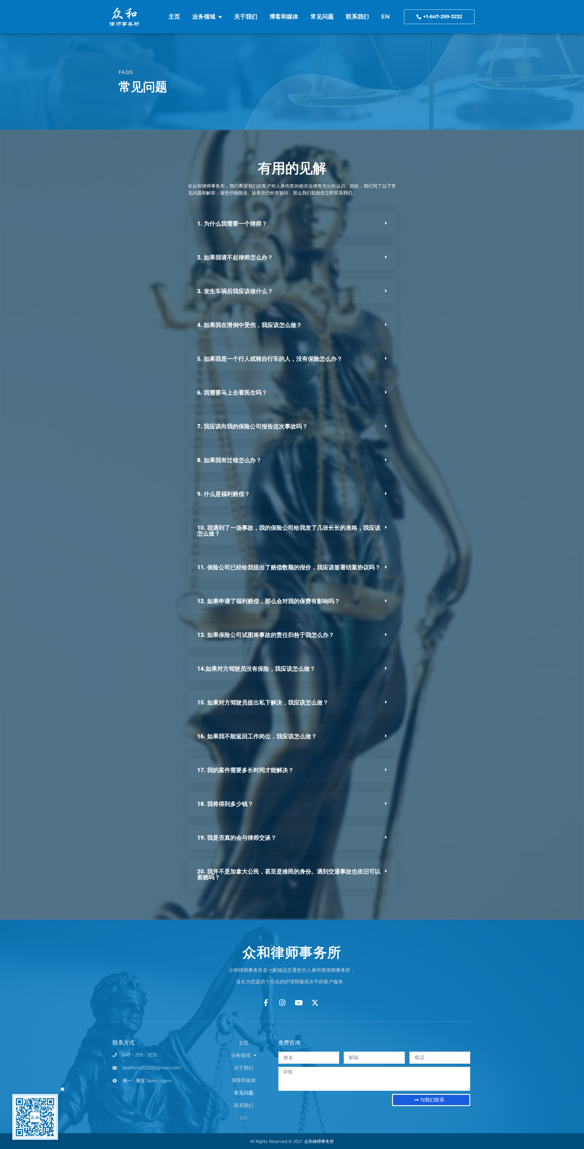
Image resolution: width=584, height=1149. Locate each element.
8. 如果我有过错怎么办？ (229, 460)
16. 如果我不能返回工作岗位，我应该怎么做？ (257, 736)
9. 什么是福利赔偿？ (223, 493)
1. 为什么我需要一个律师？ (232, 223)
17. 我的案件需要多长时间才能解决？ (245, 770)
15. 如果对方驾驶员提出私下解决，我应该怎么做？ (262, 702)
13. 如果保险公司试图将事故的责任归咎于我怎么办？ (265, 634)
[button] (292, 224)
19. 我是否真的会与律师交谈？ (236, 837)
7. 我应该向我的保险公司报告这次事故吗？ (252, 426)
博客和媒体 (283, 16)
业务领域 (203, 16)
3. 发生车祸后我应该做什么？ (235, 291)
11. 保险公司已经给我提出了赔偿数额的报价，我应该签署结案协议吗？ (289, 567)
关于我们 (245, 16)
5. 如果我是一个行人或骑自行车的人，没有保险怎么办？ (269, 358)
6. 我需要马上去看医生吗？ (232, 392)
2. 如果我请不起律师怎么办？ (235, 257)
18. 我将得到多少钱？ (225, 803)
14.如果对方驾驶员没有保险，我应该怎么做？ (256, 668)
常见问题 (322, 16)
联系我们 (357, 16)
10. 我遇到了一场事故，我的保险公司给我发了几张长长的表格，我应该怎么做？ (289, 530)
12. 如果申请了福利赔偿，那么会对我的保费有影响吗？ (268, 601)
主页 (174, 16)
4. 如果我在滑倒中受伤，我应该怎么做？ (249, 325)
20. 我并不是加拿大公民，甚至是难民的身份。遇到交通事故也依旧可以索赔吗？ (289, 874)
